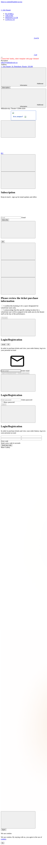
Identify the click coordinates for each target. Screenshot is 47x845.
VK (8, 344)
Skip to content (6, 2)
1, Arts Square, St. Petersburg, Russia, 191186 (17, 66)
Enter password (27, 400)
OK (3, 241)
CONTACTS (10, 20)
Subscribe (5, 220)
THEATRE (9, 16)
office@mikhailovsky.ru (9, 62)
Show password (9, 402)
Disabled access (16, 2)
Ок (2, 843)
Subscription (6, 87)
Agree (3, 829)
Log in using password (9, 373)
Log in (4, 404)
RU (2, 153)
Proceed (4, 318)
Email (24, 217)
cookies (3, 839)
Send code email (23, 373)
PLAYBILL (9, 14)
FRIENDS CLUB (11, 18)
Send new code (6, 445)
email (3, 344)
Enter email (25, 371)
